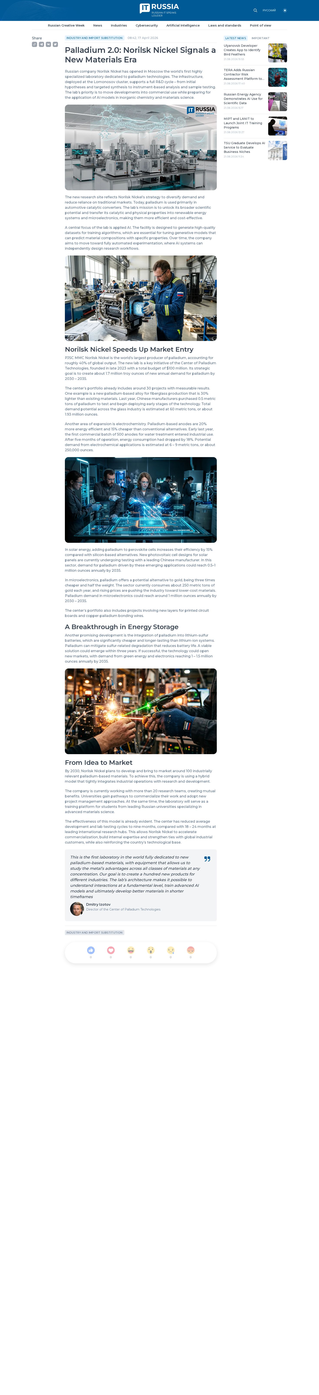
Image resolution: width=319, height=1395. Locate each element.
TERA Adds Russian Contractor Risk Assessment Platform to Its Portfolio (243, 74)
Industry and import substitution (95, 38)
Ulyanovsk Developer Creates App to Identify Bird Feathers (242, 50)
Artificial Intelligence (183, 25)
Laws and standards (224, 25)
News (97, 25)
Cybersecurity (147, 25)
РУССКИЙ (269, 10)
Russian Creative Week (66, 25)
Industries (119, 25)
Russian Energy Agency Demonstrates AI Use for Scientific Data (243, 98)
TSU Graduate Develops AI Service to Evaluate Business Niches (244, 147)
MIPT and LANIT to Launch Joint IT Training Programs (243, 123)
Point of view (260, 25)
